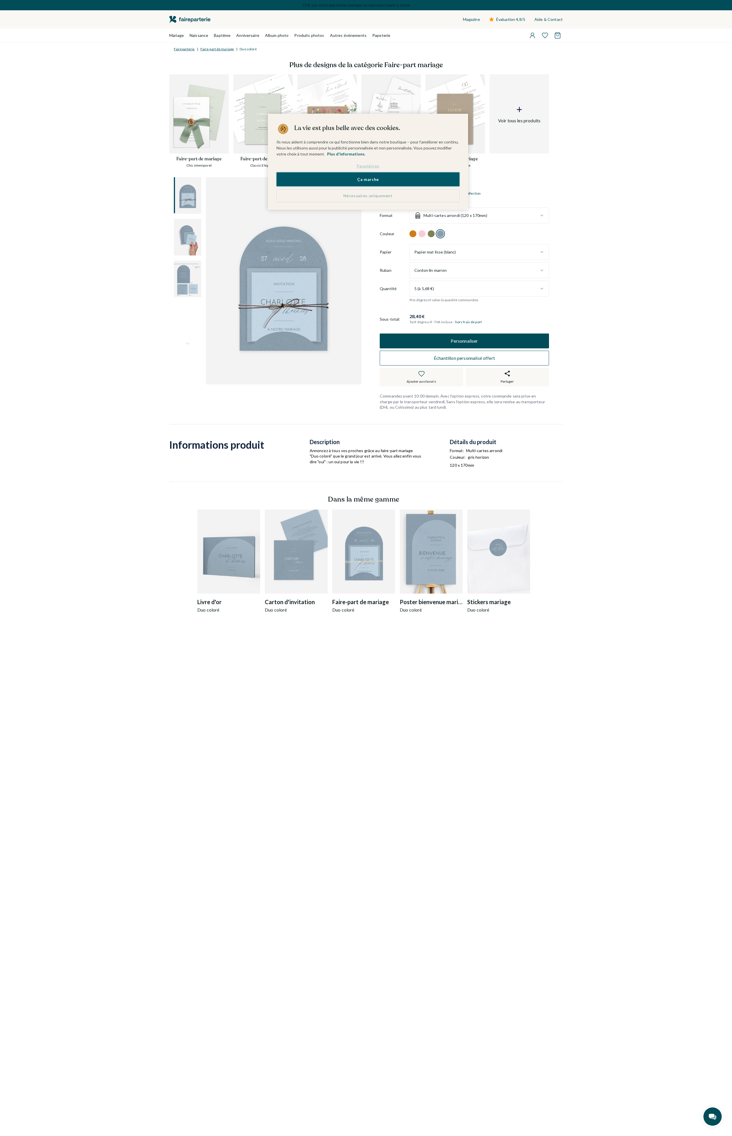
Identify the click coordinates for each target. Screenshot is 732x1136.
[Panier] (557, 35)
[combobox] (479, 215)
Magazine (471, 19)
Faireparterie (184, 49)
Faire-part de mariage (217, 49)
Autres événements (348, 35)
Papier (385, 252)
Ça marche (368, 179)
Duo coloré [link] (248, 49)
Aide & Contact (548, 19)
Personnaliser (464, 341)
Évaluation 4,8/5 (510, 19)
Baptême (222, 35)
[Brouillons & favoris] (545, 35)
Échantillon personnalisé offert (464, 358)
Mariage (176, 35)
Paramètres (368, 165)
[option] (412, 233)
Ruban (385, 270)
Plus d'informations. (346, 153)
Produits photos (309, 35)
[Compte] (532, 35)
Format (386, 215)
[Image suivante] (187, 343)
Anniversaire (247, 35)
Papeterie (381, 35)
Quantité (388, 288)
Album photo (277, 35)
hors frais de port (468, 322)
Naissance (199, 35)
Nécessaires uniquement (367, 195)
